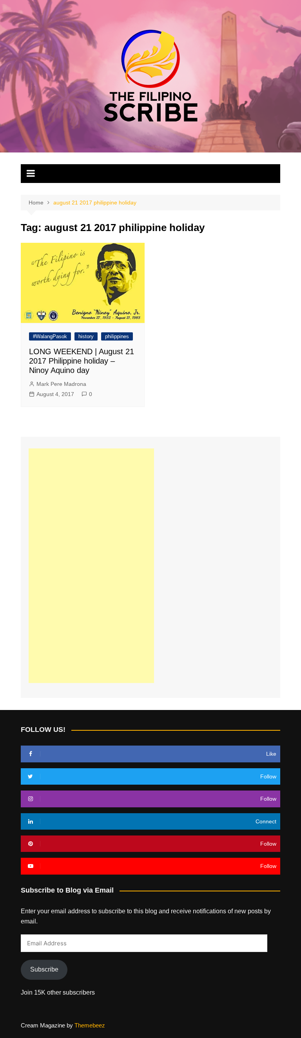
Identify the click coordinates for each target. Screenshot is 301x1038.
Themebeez (89, 1025)
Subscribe (44, 969)
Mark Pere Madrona (61, 384)
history (86, 336)
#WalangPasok (50, 336)
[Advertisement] (91, 565)
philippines (117, 336)
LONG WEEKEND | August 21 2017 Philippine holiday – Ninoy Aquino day (81, 361)
